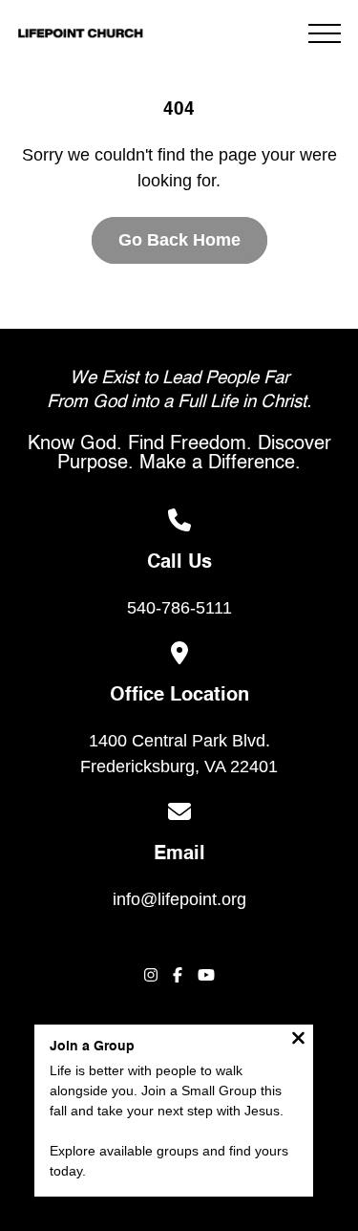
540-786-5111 (179, 607)
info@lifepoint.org (179, 899)
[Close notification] (298, 1040)
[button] (324, 33)
